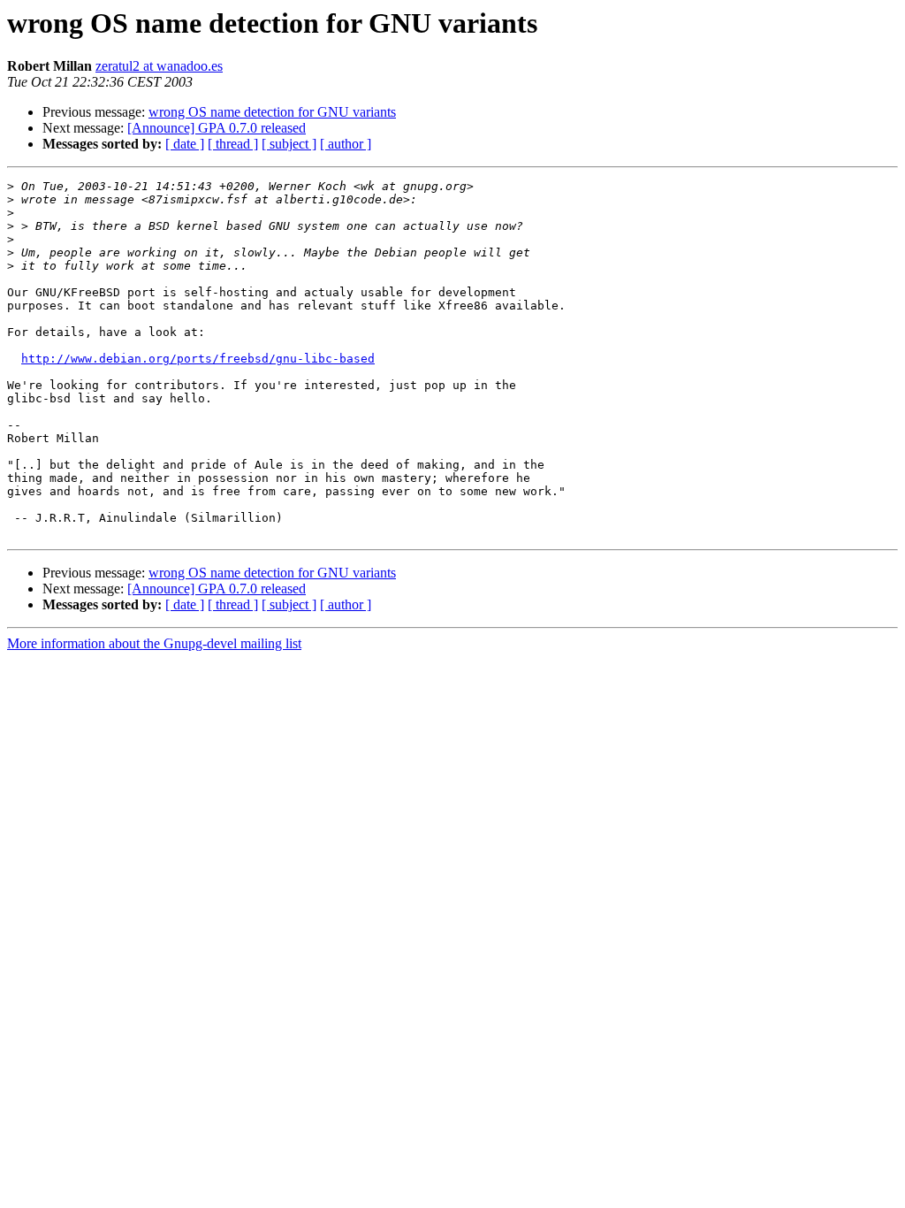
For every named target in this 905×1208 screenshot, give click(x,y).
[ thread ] (233, 143)
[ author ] (345, 143)
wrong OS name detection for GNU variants (272, 111)
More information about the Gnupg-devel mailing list (154, 643)
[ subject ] (289, 143)
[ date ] (184, 143)
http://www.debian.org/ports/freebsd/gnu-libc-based (198, 358)
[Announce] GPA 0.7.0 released (216, 127)
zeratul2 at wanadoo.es (159, 65)
